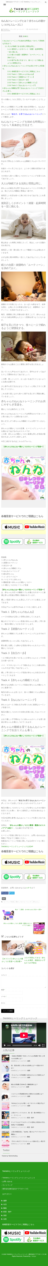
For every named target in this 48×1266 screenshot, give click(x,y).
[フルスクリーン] (43, 1045)
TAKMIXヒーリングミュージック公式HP (17, 847)
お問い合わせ (7, 1181)
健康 (28, 1061)
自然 (5, 1219)
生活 (5, 1204)
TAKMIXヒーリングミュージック (13, 29)
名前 (3, 990)
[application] (24, 1035)
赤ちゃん (36, 902)
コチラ (28, 888)
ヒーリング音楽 (9, 902)
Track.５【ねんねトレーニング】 (21, 85)
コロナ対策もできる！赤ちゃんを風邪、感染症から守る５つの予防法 (34, 960)
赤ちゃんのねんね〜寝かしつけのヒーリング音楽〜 (23, 447)
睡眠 (3, 898)
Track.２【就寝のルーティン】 (21, 77)
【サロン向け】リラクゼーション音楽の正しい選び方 (28, 1141)
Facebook (5, 893)
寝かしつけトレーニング (23, 902)
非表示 (25, 36)
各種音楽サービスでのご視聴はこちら (23, 71)
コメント (4, 975)
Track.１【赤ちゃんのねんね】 (21, 74)
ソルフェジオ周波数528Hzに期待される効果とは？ (27, 1094)
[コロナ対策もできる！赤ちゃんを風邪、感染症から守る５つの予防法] (35, 947)
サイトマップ (7, 1185)
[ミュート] (39, 1045)
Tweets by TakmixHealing (9, 1156)
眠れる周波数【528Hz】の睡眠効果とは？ (24, 1084)
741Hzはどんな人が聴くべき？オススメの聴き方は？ (28, 1103)
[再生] (5, 1045)
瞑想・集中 (30, 1118)
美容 (5, 1215)
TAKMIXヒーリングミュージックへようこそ (18, 1178)
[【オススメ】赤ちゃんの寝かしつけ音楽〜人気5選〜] (13, 947)
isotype (34, 1256)
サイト (3, 1003)
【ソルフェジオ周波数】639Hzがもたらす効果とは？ (28, 1075)
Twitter (12, 893)
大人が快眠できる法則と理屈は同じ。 (20, 46)
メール (3, 996)
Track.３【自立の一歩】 (18, 80)
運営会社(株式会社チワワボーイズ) (15, 1189)
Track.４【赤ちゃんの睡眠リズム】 (22, 83)
